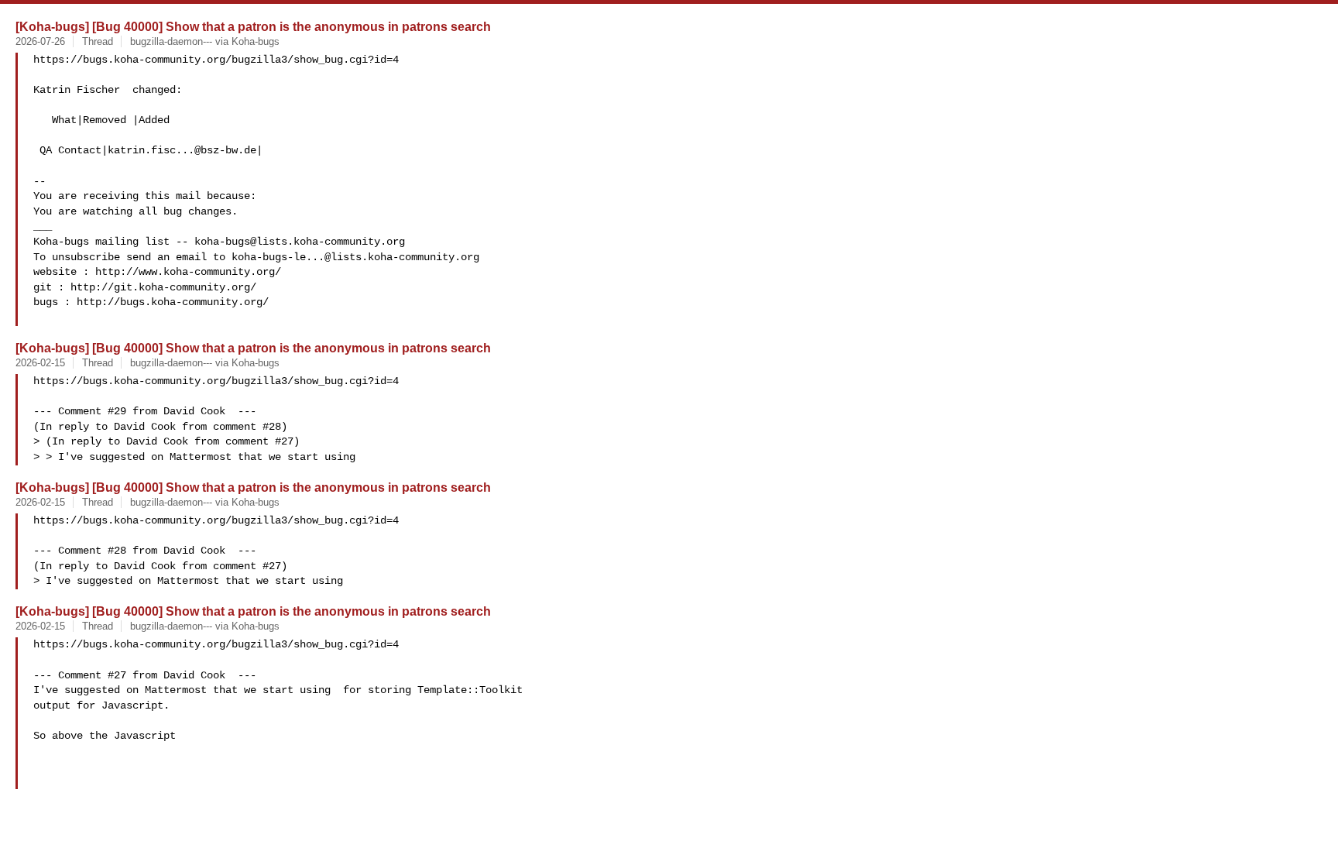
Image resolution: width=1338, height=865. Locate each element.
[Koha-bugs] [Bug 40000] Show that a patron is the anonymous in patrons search (253, 26)
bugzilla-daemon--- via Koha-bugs (205, 41)
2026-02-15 (40, 363)
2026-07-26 (40, 41)
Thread (97, 41)
